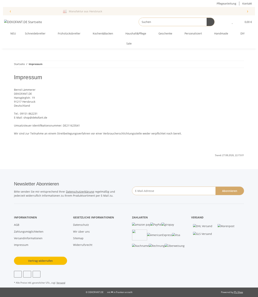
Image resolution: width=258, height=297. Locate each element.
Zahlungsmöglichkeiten (28, 231)
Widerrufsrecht (82, 245)
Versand (60, 282)
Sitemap (78, 238)
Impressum (21, 245)
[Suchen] (210, 22)
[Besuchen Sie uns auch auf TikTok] (36, 274)
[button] (225, 21)
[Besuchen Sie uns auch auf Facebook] (18, 274)
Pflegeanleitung (226, 3)
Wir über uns (81, 231)
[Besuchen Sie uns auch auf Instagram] (27, 274)
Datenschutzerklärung (80, 191)
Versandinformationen (28, 238)
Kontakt (247, 3)
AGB (16, 225)
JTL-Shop (238, 292)
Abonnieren (229, 191)
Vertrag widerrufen (40, 261)
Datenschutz (81, 225)
